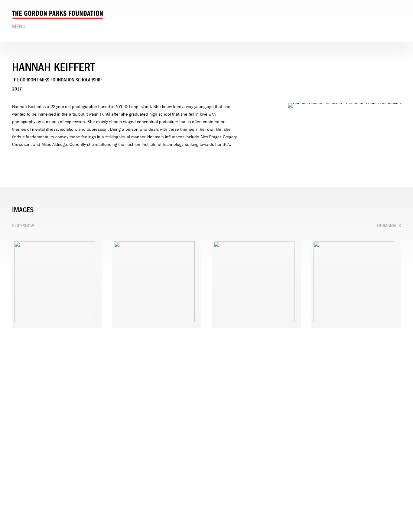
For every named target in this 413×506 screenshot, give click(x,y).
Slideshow (23, 225)
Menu (18, 26)
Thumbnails (389, 225)
